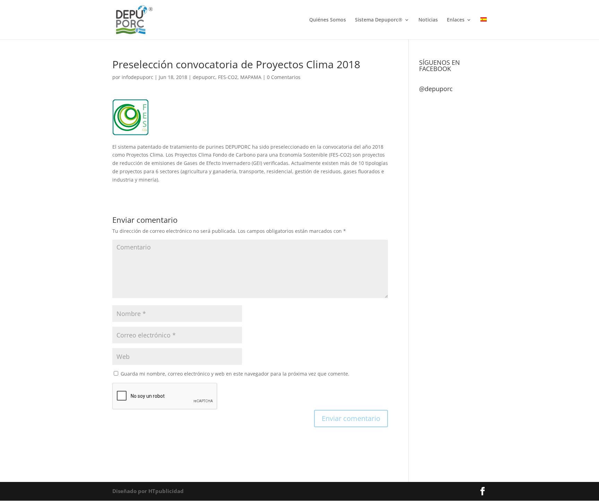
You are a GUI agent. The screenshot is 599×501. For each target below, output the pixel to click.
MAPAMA (250, 77)
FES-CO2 (227, 77)
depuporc (204, 77)
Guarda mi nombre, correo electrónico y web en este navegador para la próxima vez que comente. (235, 373)
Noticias (428, 20)
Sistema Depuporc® (378, 20)
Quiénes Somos (327, 20)
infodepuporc (137, 77)
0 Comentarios (284, 77)
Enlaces (456, 20)
